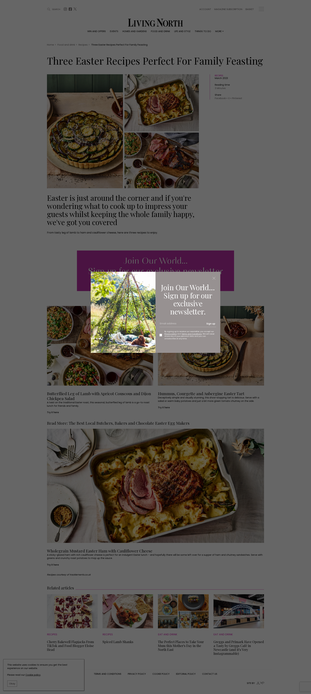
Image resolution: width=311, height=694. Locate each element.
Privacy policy (170, 334)
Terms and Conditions (191, 334)
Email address (167, 324)
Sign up (210, 323)
